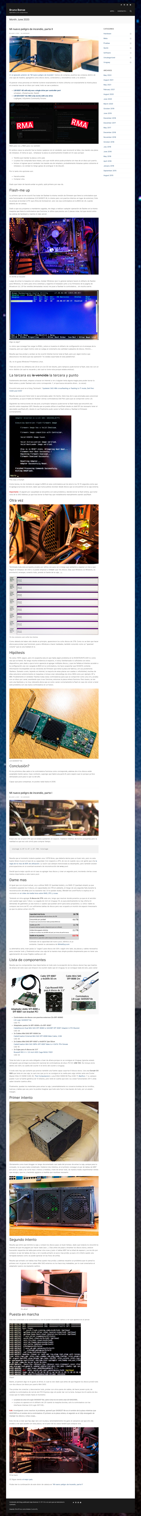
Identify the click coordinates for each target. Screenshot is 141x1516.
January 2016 (109, 166)
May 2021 (107, 85)
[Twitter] (121, 5)
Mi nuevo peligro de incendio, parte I (30, 792)
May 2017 (107, 128)
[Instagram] (124, 5)
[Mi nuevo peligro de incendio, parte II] (54, 54)
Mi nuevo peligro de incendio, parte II (31, 29)
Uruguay (107, 62)
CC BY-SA (42, 1502)
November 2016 (110, 137)
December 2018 (110, 118)
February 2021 (109, 89)
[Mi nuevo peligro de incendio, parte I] (54, 818)
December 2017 (110, 123)
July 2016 (107, 147)
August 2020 (109, 94)
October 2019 (109, 108)
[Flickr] (130, 5)
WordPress (18, 1509)
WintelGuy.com (63, 944)
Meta (105, 38)
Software (107, 53)
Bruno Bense (17, 9)
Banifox (82, 1076)
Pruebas (107, 43)
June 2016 (108, 152)
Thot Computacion (42, 1076)
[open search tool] (131, 11)
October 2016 (109, 142)
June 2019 (108, 113)
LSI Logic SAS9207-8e (22, 1020)
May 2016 (107, 156)
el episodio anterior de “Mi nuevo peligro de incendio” (33, 75)
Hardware (26, 33)
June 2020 (108, 99)
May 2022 (107, 75)
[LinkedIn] (127, 5)
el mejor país (27, 1479)
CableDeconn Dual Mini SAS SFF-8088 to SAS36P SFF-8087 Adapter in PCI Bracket (46, 1028)
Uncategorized (109, 57)
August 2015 (108, 175)
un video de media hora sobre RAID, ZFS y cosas (39, 893)
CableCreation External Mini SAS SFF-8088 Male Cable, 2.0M (38, 1036)
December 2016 (110, 132)
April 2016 (107, 161)
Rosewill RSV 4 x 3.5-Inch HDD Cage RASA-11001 (33, 1052)
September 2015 (110, 171)
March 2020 (108, 104)
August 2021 (108, 80)
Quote (106, 48)
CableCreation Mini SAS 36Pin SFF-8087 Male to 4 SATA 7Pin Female (41, 1044)
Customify (34, 1509)
